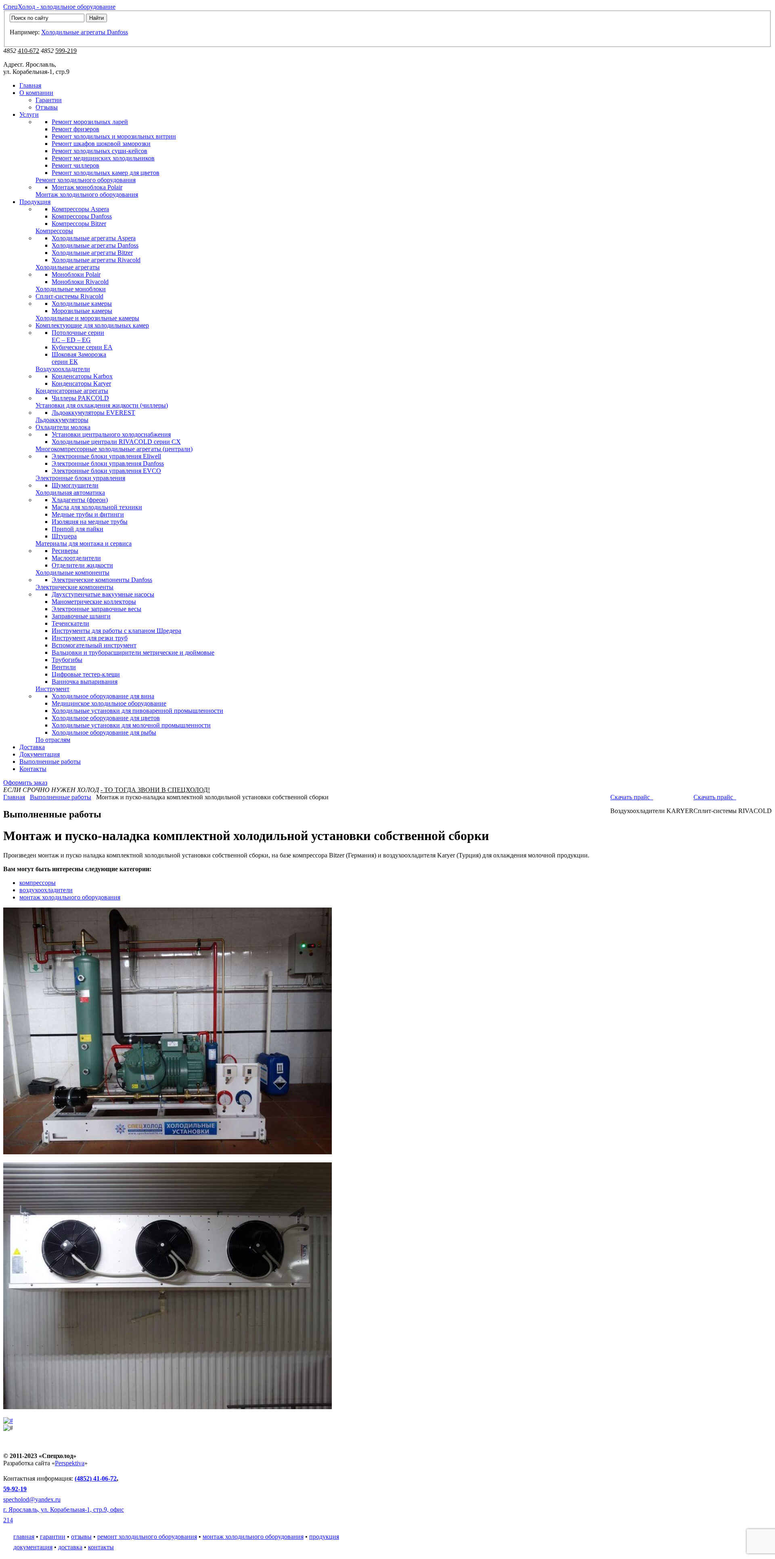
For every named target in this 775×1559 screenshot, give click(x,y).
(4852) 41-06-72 (96, 1478)
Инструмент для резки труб (90, 638)
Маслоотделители (76, 558)
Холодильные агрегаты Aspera (94, 238)
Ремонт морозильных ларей (90, 121)
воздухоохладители (46, 890)
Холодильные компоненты (72, 572)
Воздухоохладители (63, 369)
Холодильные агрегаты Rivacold (96, 259)
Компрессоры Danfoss (82, 216)
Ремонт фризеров (75, 129)
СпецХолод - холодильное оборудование (59, 6)
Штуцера (64, 536)
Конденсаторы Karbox (82, 376)
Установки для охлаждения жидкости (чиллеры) (102, 405)
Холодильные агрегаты (68, 267)
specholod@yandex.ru (32, 1499)
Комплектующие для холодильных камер (92, 325)
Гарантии (49, 100)
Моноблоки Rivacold (80, 281)
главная (23, 1536)
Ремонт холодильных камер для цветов (105, 172)
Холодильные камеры (82, 303)
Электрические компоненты (74, 587)
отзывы (81, 1536)
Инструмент (52, 688)
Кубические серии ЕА (82, 347)
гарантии (52, 1536)
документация (32, 1547)
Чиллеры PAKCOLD (80, 398)
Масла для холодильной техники (97, 507)
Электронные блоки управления (80, 478)
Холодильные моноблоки (71, 289)
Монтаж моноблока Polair (87, 187)
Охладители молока (63, 427)
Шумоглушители (75, 485)
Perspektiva (69, 1463)
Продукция (34, 201)
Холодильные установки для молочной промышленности (131, 725)
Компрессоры (54, 230)
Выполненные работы (50, 761)
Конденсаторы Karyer (81, 383)
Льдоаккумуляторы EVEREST (93, 412)
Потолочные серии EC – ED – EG (78, 336)
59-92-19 (15, 1488)
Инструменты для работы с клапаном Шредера (116, 630)
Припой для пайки (77, 528)
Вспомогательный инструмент (94, 645)
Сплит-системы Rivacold (69, 296)
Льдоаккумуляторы (62, 419)
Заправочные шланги (81, 616)
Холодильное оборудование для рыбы (104, 732)
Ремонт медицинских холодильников (103, 158)
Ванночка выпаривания (84, 681)
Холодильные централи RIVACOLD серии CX (116, 441)
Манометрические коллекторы (94, 601)
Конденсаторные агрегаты (72, 390)
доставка (70, 1547)
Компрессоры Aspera (80, 209)
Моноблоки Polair (76, 274)
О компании (36, 92)
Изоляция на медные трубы (90, 521)
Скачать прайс (714, 797)
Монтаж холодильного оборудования (87, 194)
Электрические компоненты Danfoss (102, 579)
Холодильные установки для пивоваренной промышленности (137, 710)
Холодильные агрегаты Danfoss (84, 32)
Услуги (29, 114)
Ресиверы (65, 550)
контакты (101, 1547)
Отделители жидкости (82, 565)
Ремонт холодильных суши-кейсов (99, 150)
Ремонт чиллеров (75, 165)
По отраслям (53, 739)
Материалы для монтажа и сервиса (84, 543)
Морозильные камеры (82, 310)
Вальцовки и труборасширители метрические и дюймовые (133, 652)
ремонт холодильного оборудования (147, 1536)
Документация (39, 754)
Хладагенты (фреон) (80, 499)
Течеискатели (70, 623)
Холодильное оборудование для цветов (106, 717)
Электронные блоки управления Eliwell (106, 456)
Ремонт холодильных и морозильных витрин (114, 136)
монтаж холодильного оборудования (69, 897)
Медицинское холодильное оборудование (109, 703)
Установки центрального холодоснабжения (111, 434)
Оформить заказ (25, 782)
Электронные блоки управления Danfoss (108, 463)
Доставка (32, 747)
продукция (324, 1536)
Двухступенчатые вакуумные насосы (103, 594)
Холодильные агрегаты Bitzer (92, 252)
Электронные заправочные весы (96, 608)
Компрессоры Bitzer (79, 223)
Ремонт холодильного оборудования (86, 179)
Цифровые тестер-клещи (86, 674)
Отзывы (47, 107)
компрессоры (37, 882)
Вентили (64, 667)
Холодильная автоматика (70, 492)
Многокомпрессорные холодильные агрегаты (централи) (114, 448)
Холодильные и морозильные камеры (87, 318)
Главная (30, 85)
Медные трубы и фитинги (88, 514)
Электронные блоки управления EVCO (106, 470)
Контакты (32, 768)
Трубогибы (67, 659)
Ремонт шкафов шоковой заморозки (101, 143)
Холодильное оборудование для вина (103, 696)
